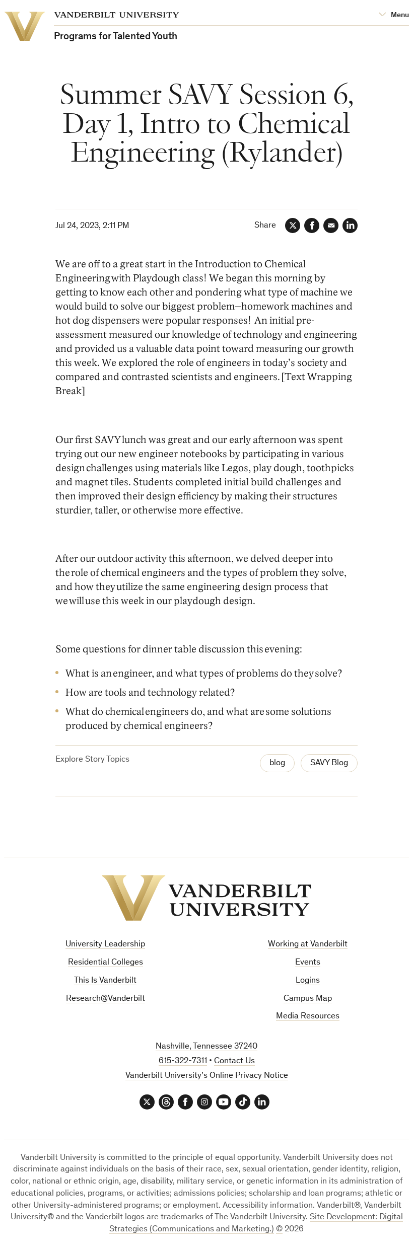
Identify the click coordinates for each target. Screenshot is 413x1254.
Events (307, 962)
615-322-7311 (183, 1061)
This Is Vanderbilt (105, 981)
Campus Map (308, 999)
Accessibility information (268, 1206)
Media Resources (307, 1016)
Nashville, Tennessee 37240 (206, 1047)
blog (277, 763)
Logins (308, 981)
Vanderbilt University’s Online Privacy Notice (206, 1076)
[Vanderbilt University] (206, 898)
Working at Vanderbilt (308, 944)
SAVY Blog (329, 763)
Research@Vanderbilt (105, 999)
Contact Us (234, 1061)
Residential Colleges (105, 962)
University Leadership (105, 944)
